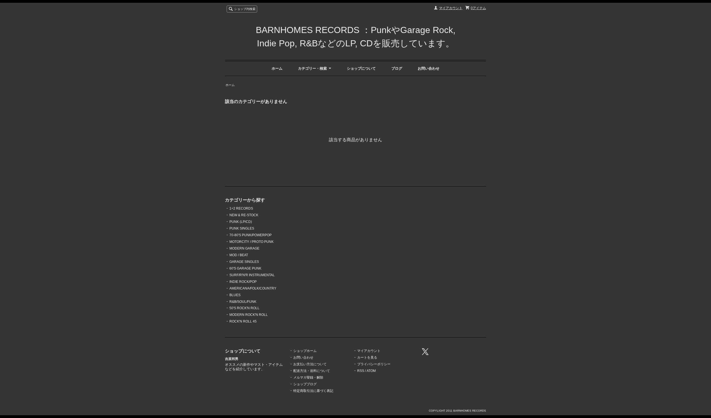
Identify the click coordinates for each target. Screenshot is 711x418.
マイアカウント (450, 8)
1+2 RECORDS (241, 208)
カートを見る (367, 357)
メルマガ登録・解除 (308, 377)
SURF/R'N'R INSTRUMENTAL (252, 275)
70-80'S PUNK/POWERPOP (250, 235)
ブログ (396, 68)
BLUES (235, 295)
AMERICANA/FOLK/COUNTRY (252, 288)
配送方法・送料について (311, 371)
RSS (360, 371)
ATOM (371, 371)
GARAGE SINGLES (244, 262)
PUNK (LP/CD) (240, 222)
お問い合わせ (428, 68)
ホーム (277, 68)
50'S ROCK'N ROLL (244, 308)
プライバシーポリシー (373, 364)
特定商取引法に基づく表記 (313, 391)
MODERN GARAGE (244, 248)
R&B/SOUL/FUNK (242, 302)
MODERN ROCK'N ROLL (248, 315)
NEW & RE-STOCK (243, 215)
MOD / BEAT (238, 255)
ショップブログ (305, 384)
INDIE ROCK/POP (243, 282)
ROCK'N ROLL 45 (243, 321)
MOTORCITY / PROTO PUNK (251, 242)
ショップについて (361, 68)
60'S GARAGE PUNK (245, 268)
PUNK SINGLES (241, 228)
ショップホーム (305, 351)
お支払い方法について (310, 364)
